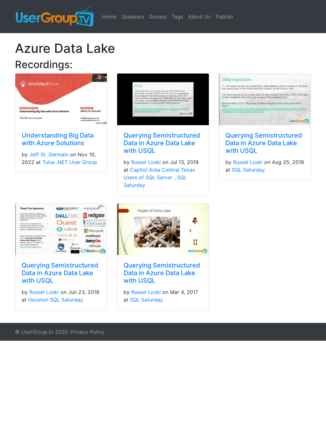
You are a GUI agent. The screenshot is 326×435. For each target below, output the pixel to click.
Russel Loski (146, 162)
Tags (177, 16)
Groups (158, 16)
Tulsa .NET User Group (69, 162)
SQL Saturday (248, 170)
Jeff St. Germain (48, 154)
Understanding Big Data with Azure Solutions (58, 139)
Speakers (133, 16)
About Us (199, 16)
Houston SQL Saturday (55, 299)
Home (109, 16)
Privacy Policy (87, 332)
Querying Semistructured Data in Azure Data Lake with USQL (162, 143)
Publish (224, 16)
